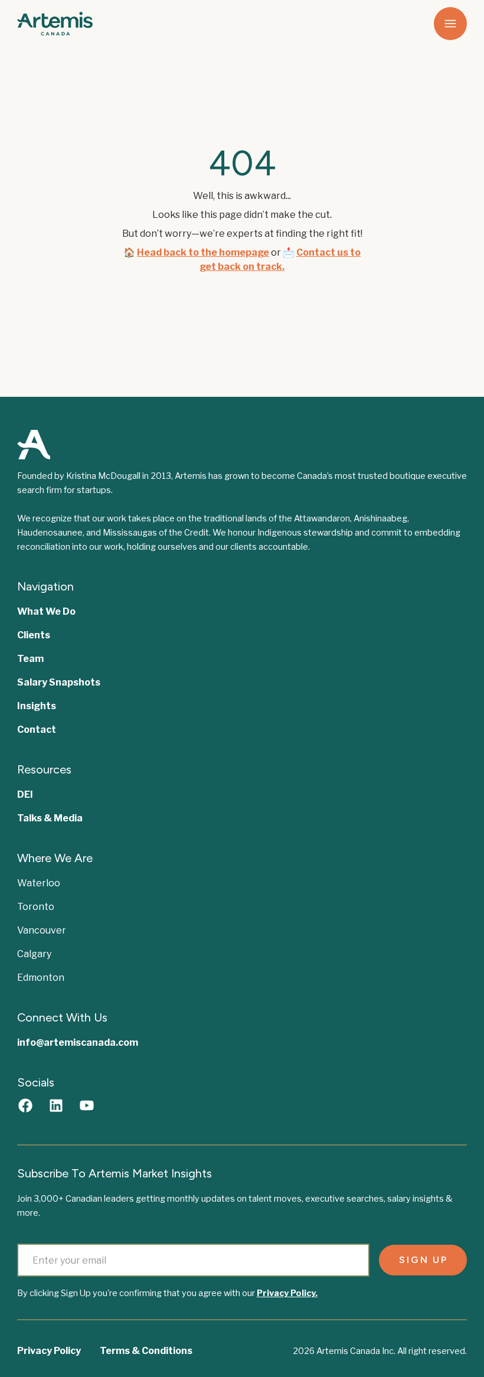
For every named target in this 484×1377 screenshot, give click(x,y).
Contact (36, 729)
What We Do (46, 611)
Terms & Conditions (146, 1350)
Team (30, 658)
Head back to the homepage (203, 252)
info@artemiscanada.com (77, 1042)
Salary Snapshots (58, 682)
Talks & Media (50, 818)
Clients (33, 635)
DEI (25, 794)
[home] (64, 23)
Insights (36, 706)
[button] (450, 23)
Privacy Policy (49, 1350)
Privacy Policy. (287, 1293)
